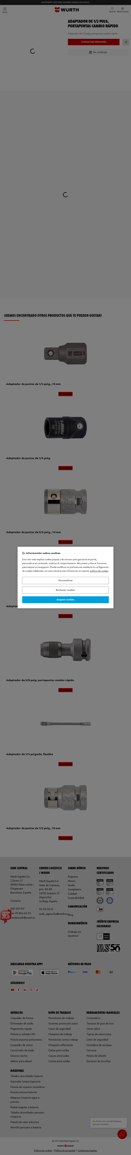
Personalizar (65, 580)
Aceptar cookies (65, 600)
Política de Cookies (99, 571)
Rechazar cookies (65, 590)
